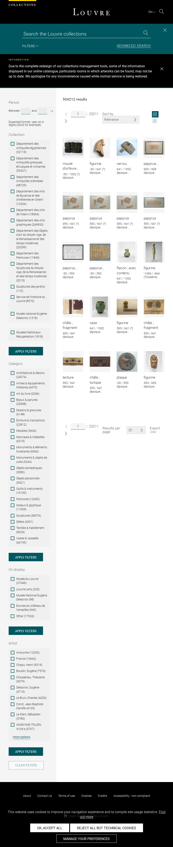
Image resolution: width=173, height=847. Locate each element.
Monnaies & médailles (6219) (30, 439)
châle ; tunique (95, 380)
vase (93, 323)
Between (14, 110)
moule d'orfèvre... (71, 166)
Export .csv (155, 430)
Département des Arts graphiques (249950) (30, 222)
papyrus (69, 218)
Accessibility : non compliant (132, 795)
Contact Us (44, 795)
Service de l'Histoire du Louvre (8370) (30, 299)
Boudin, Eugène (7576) (31, 671)
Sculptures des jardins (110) (30, 288)
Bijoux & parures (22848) (27, 402)
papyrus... (151, 163)
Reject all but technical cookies (106, 828)
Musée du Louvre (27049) (27, 581)
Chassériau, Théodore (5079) (30, 679)
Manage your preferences (86, 839)
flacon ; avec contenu (126, 270)
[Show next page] (66, 121)
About (27, 795)
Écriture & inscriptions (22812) (30, 422)
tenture (68, 377)
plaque (122, 377)
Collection (16, 134)
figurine (95, 163)
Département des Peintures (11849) (28, 255)
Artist (13, 643)
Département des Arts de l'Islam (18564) (30, 212)
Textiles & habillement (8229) (30, 530)
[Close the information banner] (161, 68)
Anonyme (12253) (28, 652)
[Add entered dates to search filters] (51, 111)
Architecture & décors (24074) (30, 375)
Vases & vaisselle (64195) (27, 540)
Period (14, 102)
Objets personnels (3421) (27, 480)
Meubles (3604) (26, 430)
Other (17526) (25, 616)
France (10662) (26, 658)
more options (21, 737)
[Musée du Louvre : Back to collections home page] (91, 11)
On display (17, 569)
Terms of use (66, 795)
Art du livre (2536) (27, 393)
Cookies (86, 795)
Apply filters (25, 351)
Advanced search (134, 46)
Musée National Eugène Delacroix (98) (31, 597)
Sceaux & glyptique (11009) (28, 507)
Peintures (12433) (28, 499)
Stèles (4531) (24, 521)
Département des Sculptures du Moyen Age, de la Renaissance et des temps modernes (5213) (31, 272)
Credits (102, 795)
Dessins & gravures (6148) (28, 412)
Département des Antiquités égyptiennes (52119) (31, 148)
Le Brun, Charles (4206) (31, 697)
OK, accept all (49, 828)
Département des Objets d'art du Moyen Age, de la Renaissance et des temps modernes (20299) (31, 239)
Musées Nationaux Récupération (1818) (29, 334)
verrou (122, 163)
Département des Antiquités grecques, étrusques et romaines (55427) (30, 164)
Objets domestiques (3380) (29, 470)
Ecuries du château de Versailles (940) (30, 608)
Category (16, 363)
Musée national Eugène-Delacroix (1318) (31, 316)
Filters (28, 46)
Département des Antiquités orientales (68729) (29, 181)
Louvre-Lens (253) (28, 589)
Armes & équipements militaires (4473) (30, 385)
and (34, 110)
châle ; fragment (70, 325)
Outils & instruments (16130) (29, 491)
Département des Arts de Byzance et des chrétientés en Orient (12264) (30, 198)
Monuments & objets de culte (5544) (31, 460)
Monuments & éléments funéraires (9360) (31, 449)
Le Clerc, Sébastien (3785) (28, 716)
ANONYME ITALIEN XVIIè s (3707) (28, 727)
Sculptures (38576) (28, 515)
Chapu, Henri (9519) (29, 664)
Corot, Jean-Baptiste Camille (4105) (29, 706)
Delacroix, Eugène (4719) (27, 689)
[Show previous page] (66, 114)
